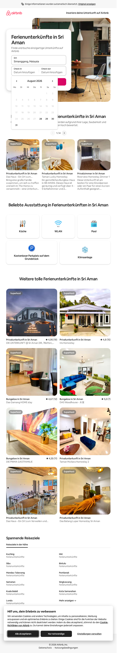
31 (16, 125)
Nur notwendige (56, 633)
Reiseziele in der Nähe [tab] (17, 544)
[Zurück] (52, 133)
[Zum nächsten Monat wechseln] (52, 81)
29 (46, 118)
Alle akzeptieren (23, 633)
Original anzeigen (87, 4)
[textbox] (25, 72)
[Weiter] (64, 133)
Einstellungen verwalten (89, 633)
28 (40, 118)
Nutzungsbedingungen (66, 647)
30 (52, 118)
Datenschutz (45, 647)
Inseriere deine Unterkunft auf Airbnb (87, 13)
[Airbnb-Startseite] (14, 13)
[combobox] (39, 61)
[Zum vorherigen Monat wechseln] (17, 81)
